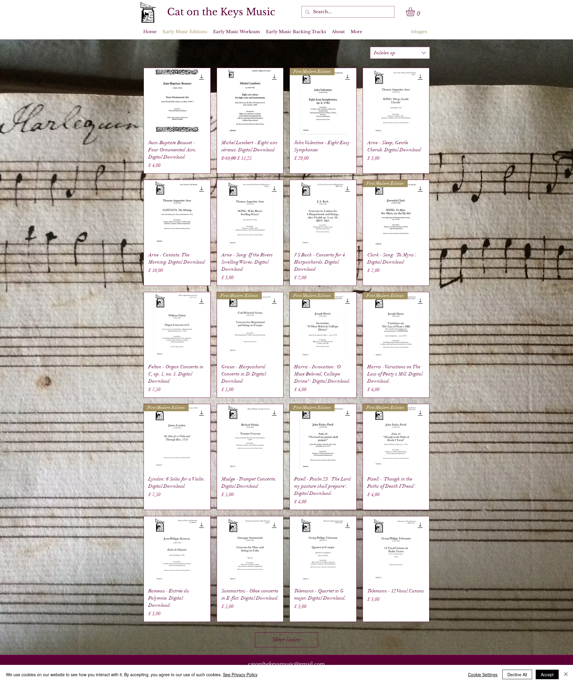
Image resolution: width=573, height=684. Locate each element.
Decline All (517, 674)
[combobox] (400, 53)
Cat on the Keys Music (221, 12)
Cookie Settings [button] (482, 674)
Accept (547, 674)
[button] (415, 11)
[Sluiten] (565, 674)
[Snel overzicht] (177, 101)
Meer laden (286, 639)
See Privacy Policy (240, 674)
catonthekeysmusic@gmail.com (286, 664)
